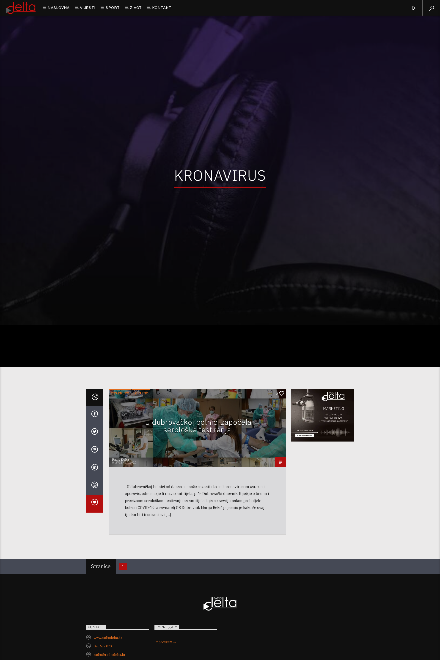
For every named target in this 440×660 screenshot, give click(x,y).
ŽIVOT (136, 8)
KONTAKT (161, 8)
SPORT (113, 8)
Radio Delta (120, 484)
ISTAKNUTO (120, 418)
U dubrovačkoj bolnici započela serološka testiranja (198, 451)
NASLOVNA (59, 8)
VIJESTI (88, 8)
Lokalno (140, 418)
